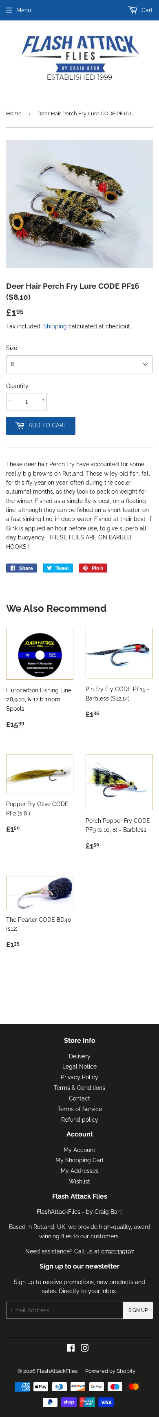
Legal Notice (79, 1066)
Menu (23, 10)
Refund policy (79, 1119)
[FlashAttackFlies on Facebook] (70, 1349)
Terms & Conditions (79, 1088)
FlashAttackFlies (57, 1371)
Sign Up (138, 1310)
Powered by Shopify (110, 1371)
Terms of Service (79, 1109)
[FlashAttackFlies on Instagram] (85, 1349)
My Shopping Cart (79, 1160)
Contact (79, 1098)
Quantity (17, 386)
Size (11, 348)
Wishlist (79, 1181)
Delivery (80, 1056)
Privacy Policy (79, 1077)
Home (14, 113)
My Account (79, 1150)
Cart (146, 10)
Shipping (55, 326)
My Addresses (80, 1171)
